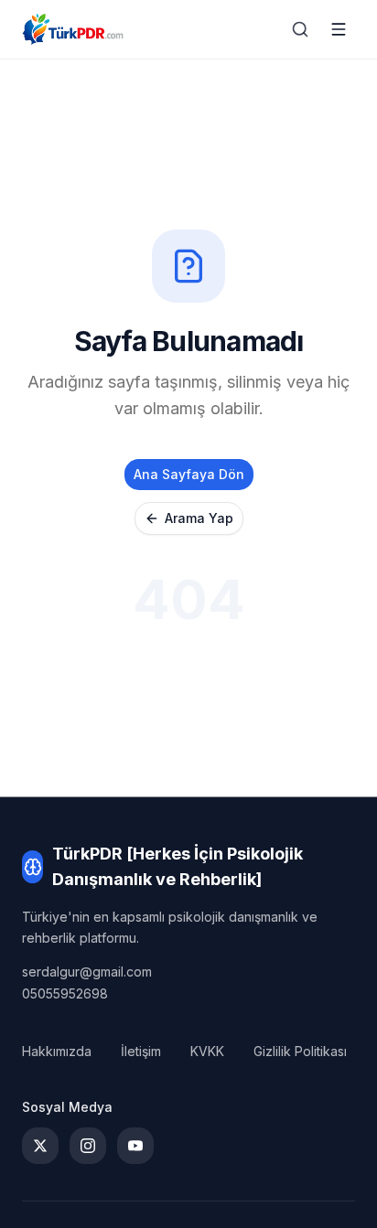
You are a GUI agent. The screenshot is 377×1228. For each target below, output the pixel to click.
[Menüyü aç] (338, 29)
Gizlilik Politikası (300, 1051)
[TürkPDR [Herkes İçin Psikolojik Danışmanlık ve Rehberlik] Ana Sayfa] (73, 29)
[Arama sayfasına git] (300, 29)
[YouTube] (135, 1145)
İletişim (141, 1051)
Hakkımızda (57, 1051)
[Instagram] (88, 1145)
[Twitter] (40, 1145)
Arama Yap (199, 518)
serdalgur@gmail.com (87, 971)
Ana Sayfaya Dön (189, 474)
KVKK (207, 1051)
